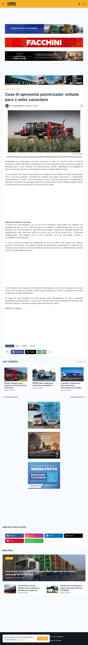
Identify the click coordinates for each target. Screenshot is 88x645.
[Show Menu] (3, 4)
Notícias (24, 346)
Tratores (32, 346)
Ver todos (80, 361)
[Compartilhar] (81, 106)
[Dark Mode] (79, 4)
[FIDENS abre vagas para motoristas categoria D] (44, 374)
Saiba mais (20, 640)
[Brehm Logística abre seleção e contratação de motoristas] (15, 374)
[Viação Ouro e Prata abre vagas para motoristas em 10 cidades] (52, 589)
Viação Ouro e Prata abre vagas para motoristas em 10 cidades (71, 588)
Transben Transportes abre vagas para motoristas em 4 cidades (71, 385)
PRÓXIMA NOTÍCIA (77, 397)
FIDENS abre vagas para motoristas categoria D (43, 384)
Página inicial (9, 89)
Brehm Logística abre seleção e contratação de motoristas (15, 385)
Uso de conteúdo (57, 637)
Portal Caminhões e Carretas (51, 640)
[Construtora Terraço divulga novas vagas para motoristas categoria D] (10, 589)
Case (18, 89)
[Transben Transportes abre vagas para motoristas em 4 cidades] (72, 374)
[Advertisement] (44, 16)
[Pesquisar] (84, 4)
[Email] (44, 352)
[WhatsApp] (39, 352)
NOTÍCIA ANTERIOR (11, 397)
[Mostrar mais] (49, 352)
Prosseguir (42, 638)
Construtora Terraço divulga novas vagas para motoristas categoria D (29, 588)
